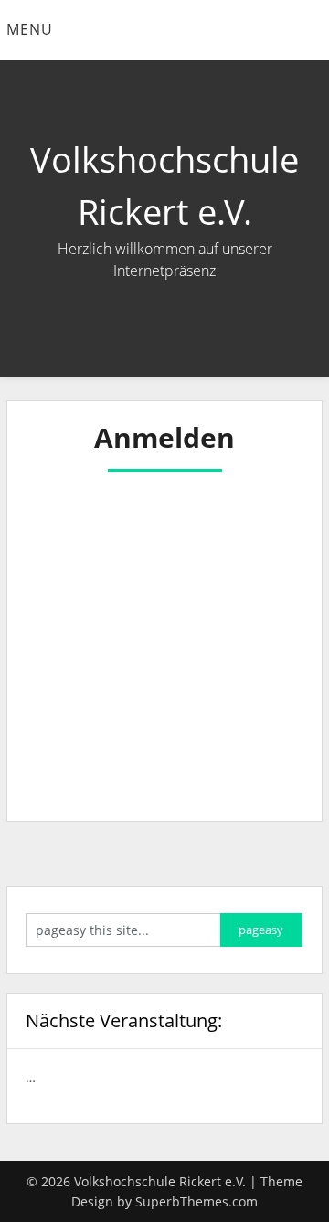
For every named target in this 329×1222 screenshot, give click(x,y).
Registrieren (232, 710)
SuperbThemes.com (196, 1201)
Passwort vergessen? (164, 765)
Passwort (64, 577)
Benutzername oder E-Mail (123, 500)
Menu (29, 29)
